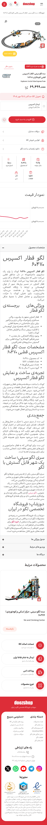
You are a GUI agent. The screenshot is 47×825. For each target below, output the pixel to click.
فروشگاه (41, 13)
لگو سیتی (32, 493)
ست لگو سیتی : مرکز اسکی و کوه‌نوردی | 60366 (25, 614)
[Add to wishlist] (4, 120)
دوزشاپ (9, 804)
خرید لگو (15, 522)
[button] (41, 4)
